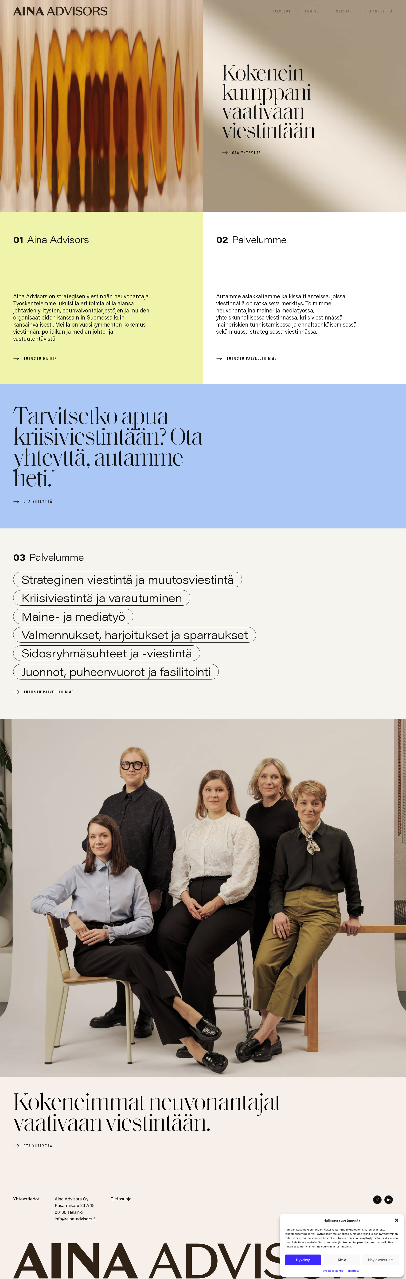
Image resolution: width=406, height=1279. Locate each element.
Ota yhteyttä (378, 10)
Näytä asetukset (380, 1260)
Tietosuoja (352, 1270)
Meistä (343, 10)
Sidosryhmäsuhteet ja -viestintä (106, 653)
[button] (396, 1220)
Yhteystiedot (26, 1199)
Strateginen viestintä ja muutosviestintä (127, 579)
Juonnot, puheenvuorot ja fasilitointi (116, 671)
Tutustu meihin (40, 358)
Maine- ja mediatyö (73, 616)
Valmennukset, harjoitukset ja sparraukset (134, 634)
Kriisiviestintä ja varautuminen (101, 597)
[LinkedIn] (388, 1199)
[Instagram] (377, 1199)
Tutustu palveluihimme (251, 358)
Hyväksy (303, 1260)
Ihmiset (313, 10)
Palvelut (282, 10)
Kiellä (342, 1260)
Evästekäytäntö (333, 1270)
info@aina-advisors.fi (75, 1219)
